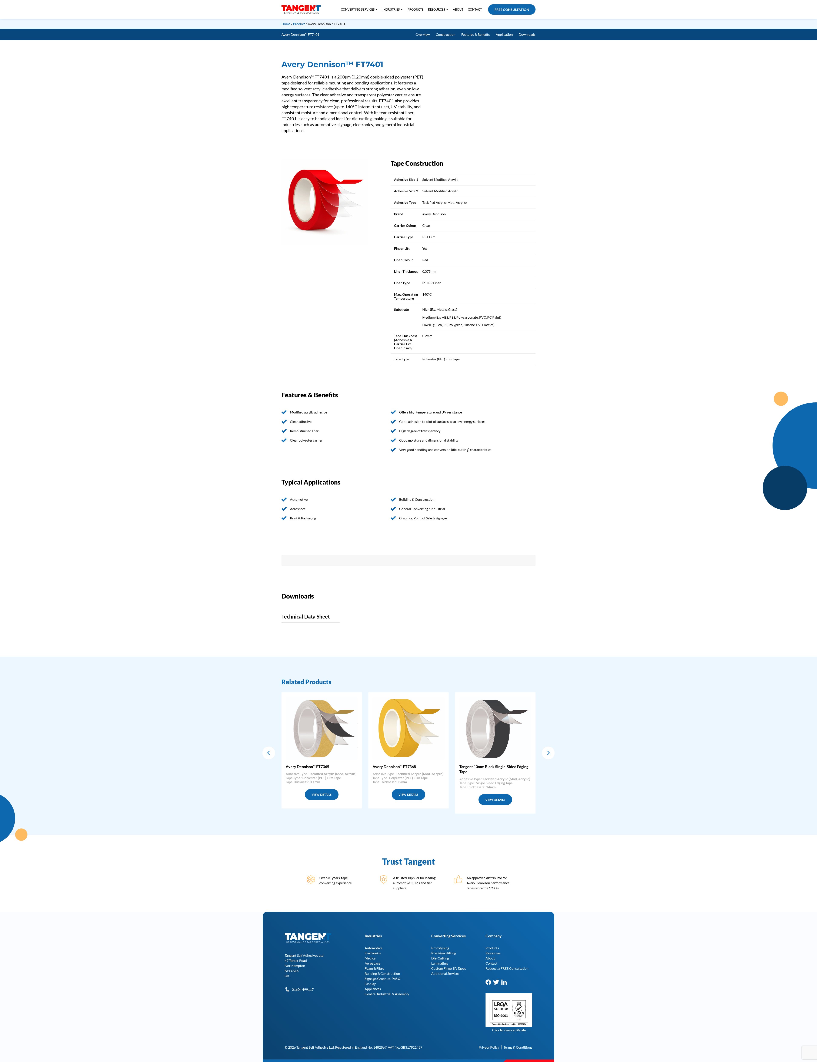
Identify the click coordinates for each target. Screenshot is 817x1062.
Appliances (373, 989)
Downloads (527, 34)
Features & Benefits (475, 34)
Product (299, 24)
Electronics (373, 953)
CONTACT (475, 9)
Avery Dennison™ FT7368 (394, 766)
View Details (322, 794)
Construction (445, 34)
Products (492, 948)
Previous (268, 753)
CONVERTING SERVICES (358, 9)
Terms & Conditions (518, 1047)
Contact (491, 963)
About (490, 958)
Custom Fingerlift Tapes (448, 968)
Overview (423, 34)
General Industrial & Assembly (387, 994)
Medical (370, 958)
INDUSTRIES (391, 9)
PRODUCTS (415, 9)
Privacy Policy (489, 1047)
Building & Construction (382, 973)
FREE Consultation (511, 9)
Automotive (373, 948)
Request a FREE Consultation (507, 968)
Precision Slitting (443, 953)
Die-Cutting (440, 958)
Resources (493, 953)
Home (285, 24)
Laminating (439, 963)
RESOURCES (436, 9)
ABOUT (458, 9)
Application (504, 34)
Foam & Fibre (374, 968)
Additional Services (445, 973)
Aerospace (372, 963)
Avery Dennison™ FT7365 (307, 766)
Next (548, 753)
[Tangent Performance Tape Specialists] (301, 7)
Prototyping (440, 948)
